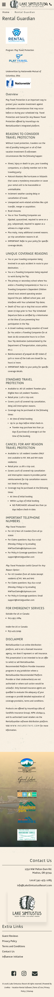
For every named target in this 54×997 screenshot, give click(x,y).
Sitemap (30, 991)
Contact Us (8, 951)
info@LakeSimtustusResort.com (34, 885)
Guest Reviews (10, 936)
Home (6, 12)
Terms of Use (38, 987)
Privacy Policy (9, 941)
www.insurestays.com (25, 725)
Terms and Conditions (13, 946)
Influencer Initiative (12, 956)
